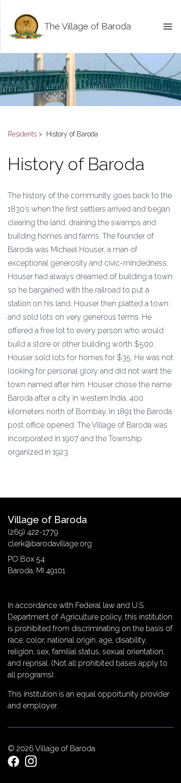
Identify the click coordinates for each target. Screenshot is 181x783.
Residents (22, 134)
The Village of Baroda (87, 26)
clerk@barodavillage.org (50, 543)
